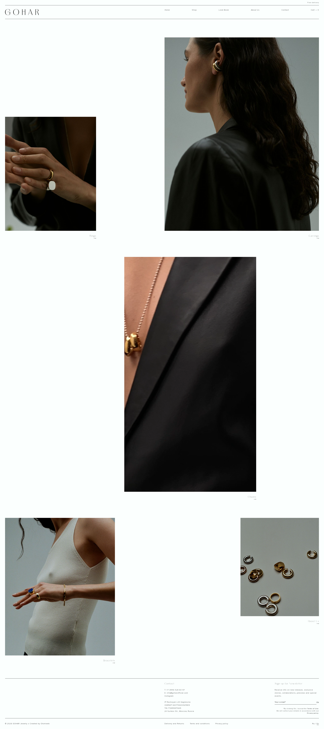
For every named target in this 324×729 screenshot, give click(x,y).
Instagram (169, 696)
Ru (313, 724)
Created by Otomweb (40, 724)
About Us (255, 10)
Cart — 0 (315, 10)
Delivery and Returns (174, 724)
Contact (285, 10)
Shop (194, 10)
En (318, 724)
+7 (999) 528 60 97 (176, 690)
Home (167, 10)
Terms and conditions (200, 724)
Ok (317, 702)
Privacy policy (221, 724)
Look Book (224, 10)
